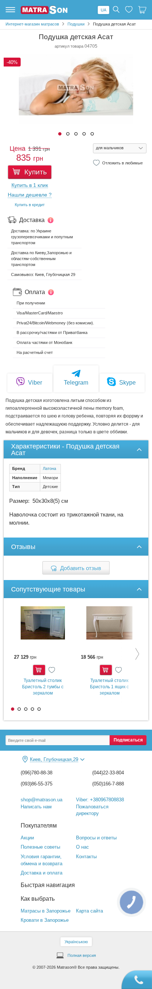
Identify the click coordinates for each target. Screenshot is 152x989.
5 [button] (92, 134)
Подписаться (128, 740)
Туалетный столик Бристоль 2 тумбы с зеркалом (42, 686)
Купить (35, 172)
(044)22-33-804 (108, 772)
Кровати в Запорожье (45, 920)
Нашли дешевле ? (30, 195)
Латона (49, 468)
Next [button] (132, 654)
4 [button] (84, 134)
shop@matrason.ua (41, 799)
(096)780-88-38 (36, 772)
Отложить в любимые (122, 162)
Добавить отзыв (80, 568)
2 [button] (68, 134)
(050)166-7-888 (108, 784)
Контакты (86, 856)
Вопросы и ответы (96, 837)
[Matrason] (44, 12)
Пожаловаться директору (92, 810)
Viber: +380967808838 (100, 799)
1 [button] (60, 134)
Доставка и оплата (41, 873)
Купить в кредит (30, 204)
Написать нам (36, 806)
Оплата (35, 292)
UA (103, 10)
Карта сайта (89, 911)
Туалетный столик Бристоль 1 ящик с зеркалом (109, 686)
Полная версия (82, 955)
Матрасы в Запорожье (45, 911)
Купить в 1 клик (29, 185)
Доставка (32, 220)
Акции (27, 837)
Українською (76, 941)
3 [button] (76, 134)
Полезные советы (40, 847)
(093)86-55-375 (36, 784)
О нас (82, 847)
